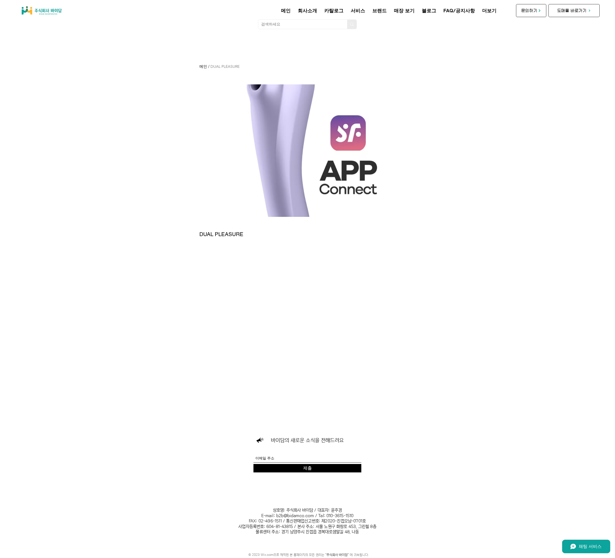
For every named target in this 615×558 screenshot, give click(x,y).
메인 (203, 66)
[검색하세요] (352, 24)
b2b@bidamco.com (295, 516)
